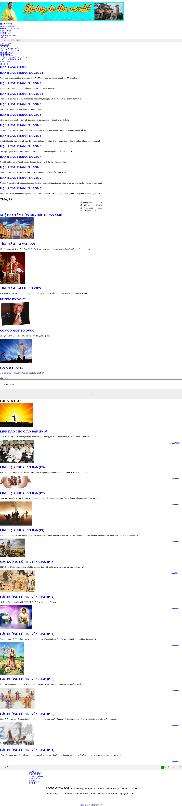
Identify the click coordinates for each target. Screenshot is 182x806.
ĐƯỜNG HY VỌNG (13, 299)
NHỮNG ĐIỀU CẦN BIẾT (11, 59)
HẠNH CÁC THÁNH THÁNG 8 (20, 114)
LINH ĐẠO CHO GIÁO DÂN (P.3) (22, 467)
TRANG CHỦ (6, 24)
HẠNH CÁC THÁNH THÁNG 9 (20, 104)
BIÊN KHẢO (5, 33)
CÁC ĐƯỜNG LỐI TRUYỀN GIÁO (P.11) (27, 750)
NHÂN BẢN (5, 31)
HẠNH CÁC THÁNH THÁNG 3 (20, 167)
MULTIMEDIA (6, 55)
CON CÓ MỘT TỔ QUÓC (17, 330)
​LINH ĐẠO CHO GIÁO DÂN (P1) (22, 530)
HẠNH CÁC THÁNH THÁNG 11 (21, 83)
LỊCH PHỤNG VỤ (8, 35)
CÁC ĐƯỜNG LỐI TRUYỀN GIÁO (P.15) (27, 561)
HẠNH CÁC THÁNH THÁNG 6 (20, 135)
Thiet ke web (85, 805)
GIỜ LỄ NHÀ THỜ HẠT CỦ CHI (14, 57)
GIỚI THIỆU (5, 44)
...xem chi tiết (174, 443)
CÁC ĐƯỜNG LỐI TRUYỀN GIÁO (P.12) (27, 714)
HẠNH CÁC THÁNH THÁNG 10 (21, 93)
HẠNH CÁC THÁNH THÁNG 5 (20, 146)
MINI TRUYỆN (6, 53)
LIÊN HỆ (4, 37)
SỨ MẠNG (4, 46)
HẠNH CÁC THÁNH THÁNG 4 (20, 156)
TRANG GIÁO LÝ (8, 26)
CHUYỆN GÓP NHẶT (9, 51)
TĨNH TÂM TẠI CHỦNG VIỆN (20, 288)
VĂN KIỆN (5, 62)
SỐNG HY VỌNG (11, 367)
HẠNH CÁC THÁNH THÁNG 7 (20, 125)
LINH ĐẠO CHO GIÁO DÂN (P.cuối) (24, 431)
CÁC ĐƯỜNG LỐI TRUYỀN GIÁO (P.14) (27, 597)
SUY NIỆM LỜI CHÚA (10, 48)
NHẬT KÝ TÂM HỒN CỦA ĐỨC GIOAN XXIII (31, 215)
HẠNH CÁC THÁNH (14, 66)
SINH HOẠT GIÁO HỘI (10, 29)
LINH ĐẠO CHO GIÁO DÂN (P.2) (22, 493)
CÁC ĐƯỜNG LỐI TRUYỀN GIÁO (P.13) (27, 679)
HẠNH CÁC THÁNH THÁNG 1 (20, 188)
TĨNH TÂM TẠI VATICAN (17, 244)
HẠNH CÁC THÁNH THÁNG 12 (22, 72)
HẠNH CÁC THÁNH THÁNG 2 (20, 177)
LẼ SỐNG (4, 64)
